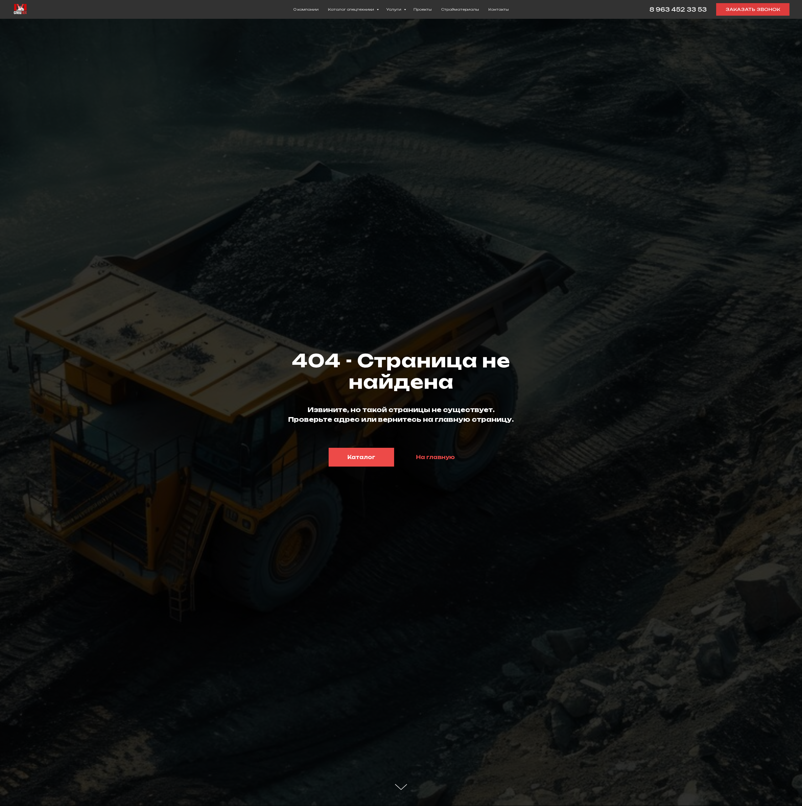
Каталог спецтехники (351, 9)
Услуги (394, 9)
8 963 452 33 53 (678, 9)
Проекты (423, 9)
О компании (306, 9)
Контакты (498, 9)
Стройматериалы (460, 9)
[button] (752, 9)
